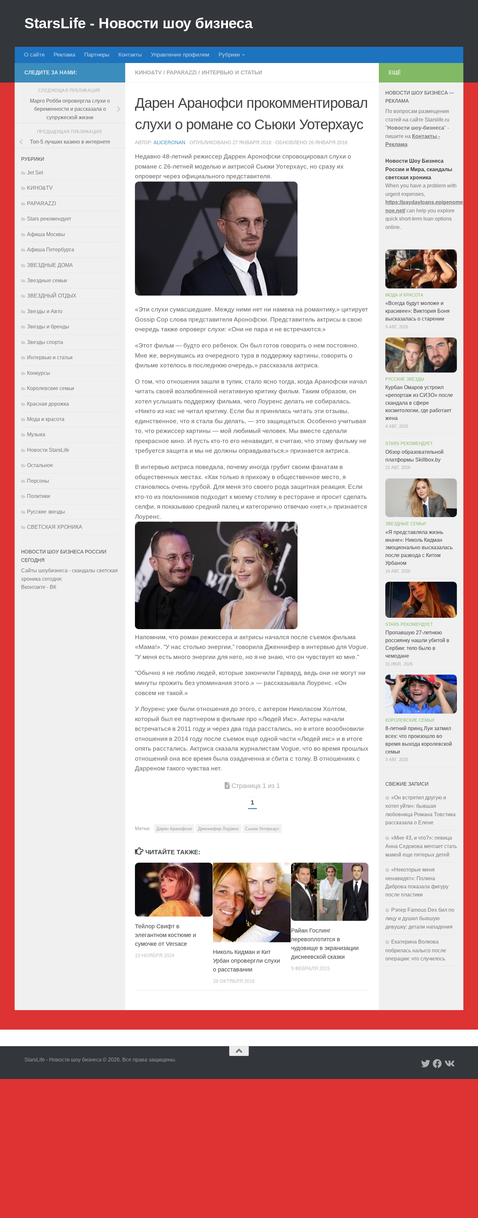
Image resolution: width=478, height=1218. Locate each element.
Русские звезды (46, 511)
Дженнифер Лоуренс (218, 828)
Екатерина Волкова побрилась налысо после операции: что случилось (415, 950)
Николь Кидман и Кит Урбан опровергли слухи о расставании (246, 961)
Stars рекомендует (49, 219)
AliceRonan (169, 142)
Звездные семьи (47, 280)
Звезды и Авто (44, 311)
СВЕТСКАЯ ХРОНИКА (54, 527)
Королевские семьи (50, 388)
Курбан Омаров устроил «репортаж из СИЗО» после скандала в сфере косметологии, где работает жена (419, 403)
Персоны (38, 481)
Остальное (40, 465)
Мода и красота (45, 419)
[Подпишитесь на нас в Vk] (449, 1063)
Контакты (130, 55)
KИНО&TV (148, 73)
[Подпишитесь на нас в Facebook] (437, 1063)
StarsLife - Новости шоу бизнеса (138, 23)
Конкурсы (38, 373)
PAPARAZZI (181, 73)
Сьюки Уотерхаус (262, 828)
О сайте (34, 55)
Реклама (64, 55)
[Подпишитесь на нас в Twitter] (425, 1063)
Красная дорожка (48, 404)
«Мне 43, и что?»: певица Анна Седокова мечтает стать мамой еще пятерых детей (421, 846)
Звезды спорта (45, 342)
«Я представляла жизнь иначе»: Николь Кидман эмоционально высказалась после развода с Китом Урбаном (419, 547)
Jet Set (35, 172)
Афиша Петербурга (50, 249)
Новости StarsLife (48, 450)
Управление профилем (180, 55)
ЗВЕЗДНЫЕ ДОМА (50, 265)
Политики (38, 496)
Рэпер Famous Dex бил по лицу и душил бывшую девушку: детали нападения (419, 918)
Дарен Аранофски (174, 828)
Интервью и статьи (232, 73)
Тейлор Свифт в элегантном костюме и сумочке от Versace (165, 935)
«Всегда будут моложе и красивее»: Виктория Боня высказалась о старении (417, 311)
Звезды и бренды (48, 326)
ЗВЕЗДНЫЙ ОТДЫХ (51, 295)
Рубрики (229, 55)
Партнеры (96, 55)
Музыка (36, 434)
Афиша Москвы (46, 234)
